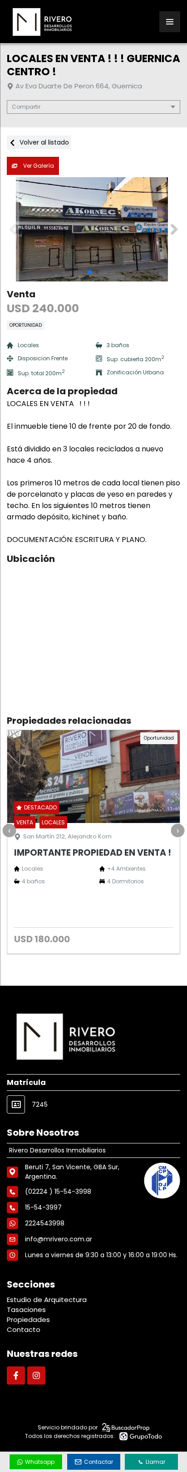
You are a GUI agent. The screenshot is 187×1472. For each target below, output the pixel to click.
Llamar (155, 1462)
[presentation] (9, 830)
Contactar (98, 1462)
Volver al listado (43, 142)
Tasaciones (26, 1309)
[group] (93, 229)
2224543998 (44, 1223)
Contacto (23, 1329)
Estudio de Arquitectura (47, 1299)
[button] (174, 229)
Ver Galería (38, 165)
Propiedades (28, 1319)
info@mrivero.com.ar (58, 1239)
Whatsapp (39, 1462)
